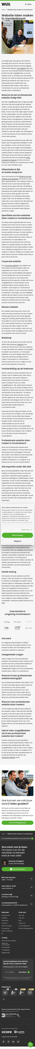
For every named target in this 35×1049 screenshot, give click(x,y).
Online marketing (7, 931)
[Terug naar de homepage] (6, 4)
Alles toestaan (17, 535)
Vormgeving (5, 928)
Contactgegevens (24, 926)
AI (2, 933)
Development (6, 915)
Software (4, 923)
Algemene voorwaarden (6, 944)
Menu (29, 4)
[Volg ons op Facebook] (4, 1042)
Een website (21, 68)
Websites (4, 918)
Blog (20, 920)
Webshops (5, 920)
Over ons (21, 918)
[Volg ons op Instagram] (8, 1042)
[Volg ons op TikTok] (18, 1042)
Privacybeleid (6, 947)
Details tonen (26, 529)
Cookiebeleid (6, 950)
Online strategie (7, 926)
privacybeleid (25, 978)
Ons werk (21, 915)
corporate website (11, 266)
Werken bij (22, 923)
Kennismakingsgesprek (17, 823)
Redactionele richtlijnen (9, 941)
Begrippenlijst (6, 952)
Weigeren (17, 541)
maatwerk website (8, 757)
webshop (20, 344)
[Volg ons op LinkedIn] (13, 1042)
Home (3, 10)
